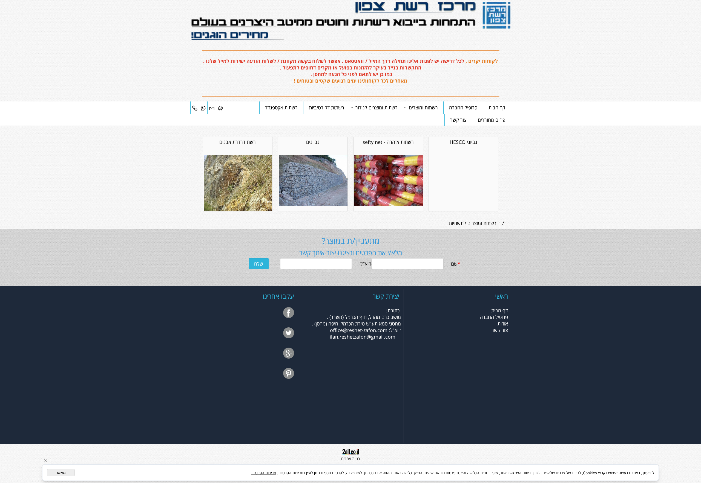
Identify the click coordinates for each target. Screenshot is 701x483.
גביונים (313, 142)
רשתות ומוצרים (423, 107)
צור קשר (458, 120)
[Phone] (194, 107)
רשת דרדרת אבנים (237, 142)
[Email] (211, 107)
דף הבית (497, 107)
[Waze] (220, 107)
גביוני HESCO (463, 142)
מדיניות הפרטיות (263, 472)
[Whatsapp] (203, 107)
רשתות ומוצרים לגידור (376, 107)
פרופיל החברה (463, 107)
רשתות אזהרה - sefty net (388, 142)
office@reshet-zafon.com (358, 330)
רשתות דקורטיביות (326, 107)
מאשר (61, 472)
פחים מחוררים (491, 120)
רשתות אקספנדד (281, 107)
